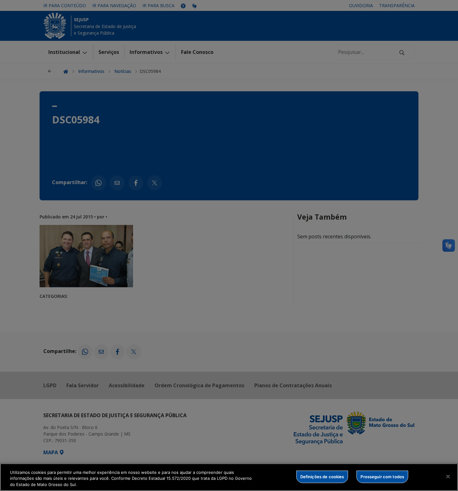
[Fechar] (448, 476)
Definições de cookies (322, 476)
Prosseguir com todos (382, 476)
